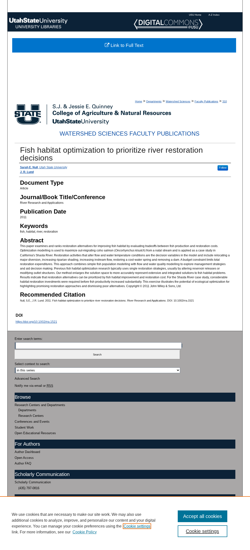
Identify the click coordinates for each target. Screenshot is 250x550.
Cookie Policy (85, 532)
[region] (125, 523)
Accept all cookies (202, 516)
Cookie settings (137, 526)
